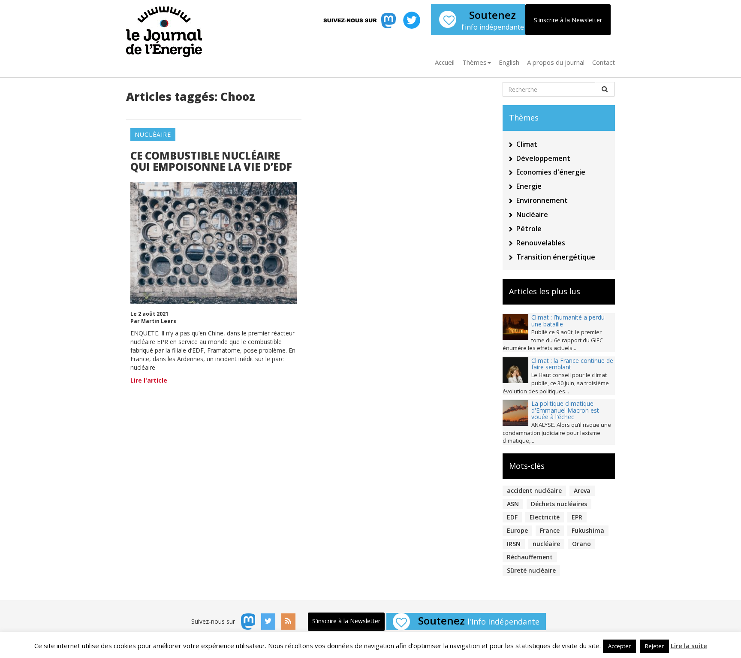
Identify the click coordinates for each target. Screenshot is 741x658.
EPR (577, 517)
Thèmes (474, 62)
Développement (543, 158)
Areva (582, 490)
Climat (526, 144)
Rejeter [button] (654, 646)
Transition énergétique (555, 257)
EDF (512, 517)
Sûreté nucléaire (531, 570)
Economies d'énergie (550, 172)
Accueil (445, 62)
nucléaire (546, 544)
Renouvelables (540, 243)
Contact (603, 62)
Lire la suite (689, 645)
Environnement (542, 200)
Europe (517, 530)
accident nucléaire (534, 490)
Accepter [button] (619, 646)
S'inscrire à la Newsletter (568, 20)
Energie (529, 186)
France (550, 530)
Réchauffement (530, 557)
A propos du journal (555, 62)
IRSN (514, 544)
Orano (581, 544)
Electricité (545, 517)
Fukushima (588, 530)
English (509, 62)
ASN (513, 504)
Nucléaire (153, 134)
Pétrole (529, 228)
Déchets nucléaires (559, 504)
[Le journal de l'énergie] (164, 28)
